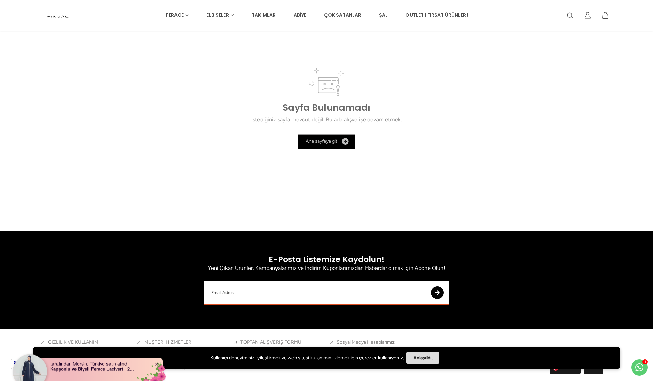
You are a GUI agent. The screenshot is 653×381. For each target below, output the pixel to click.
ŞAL (383, 15)
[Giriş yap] (587, 15)
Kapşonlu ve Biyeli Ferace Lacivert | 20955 (92, 359)
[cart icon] (605, 15)
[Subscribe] (437, 292)
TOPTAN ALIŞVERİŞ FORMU (270, 342)
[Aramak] (570, 15)
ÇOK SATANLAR (342, 15)
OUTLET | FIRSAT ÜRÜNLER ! (436, 15)
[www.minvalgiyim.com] (58, 15)
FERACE (175, 15)
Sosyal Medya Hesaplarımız (366, 342)
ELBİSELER (217, 15)
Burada (334, 119)
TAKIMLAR (264, 15)
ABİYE (300, 15)
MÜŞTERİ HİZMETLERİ (168, 342)
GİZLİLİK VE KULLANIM (73, 342)
